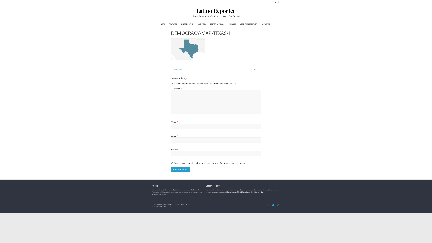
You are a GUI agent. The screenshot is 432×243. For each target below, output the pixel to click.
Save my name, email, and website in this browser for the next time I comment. (210, 163)
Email (174, 135)
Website (174, 149)
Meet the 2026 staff (248, 24)
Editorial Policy (217, 24)
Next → (257, 69)
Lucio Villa (168, 206)
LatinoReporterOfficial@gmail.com (238, 192)
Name (174, 122)
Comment (176, 88)
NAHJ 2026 (232, 24)
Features (173, 24)
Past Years (265, 24)
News (163, 24)
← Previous (176, 69)
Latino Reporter (216, 10)
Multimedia (201, 24)
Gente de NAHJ (187, 24)
